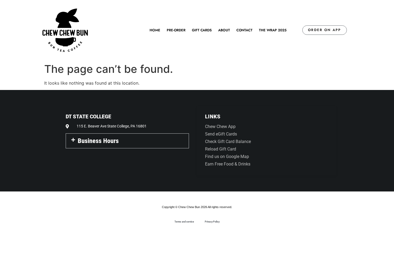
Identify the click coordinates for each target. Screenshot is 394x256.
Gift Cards (202, 30)
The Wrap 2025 (273, 30)
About (224, 30)
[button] (127, 141)
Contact (244, 30)
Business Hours (98, 141)
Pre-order (176, 30)
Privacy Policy (212, 221)
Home (155, 30)
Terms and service (184, 221)
